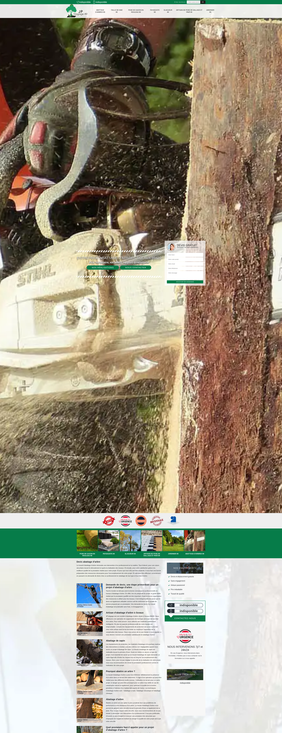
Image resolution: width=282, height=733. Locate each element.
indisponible (85, 2)
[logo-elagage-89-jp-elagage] (77, 11)
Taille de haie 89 (116, 11)
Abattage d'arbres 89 (100, 11)
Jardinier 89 (210, 11)
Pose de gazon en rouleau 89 (136, 11)
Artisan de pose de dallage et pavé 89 (189, 11)
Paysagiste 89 (155, 11)
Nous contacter (135, 267)
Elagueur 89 (168, 11)
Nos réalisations (103, 267)
